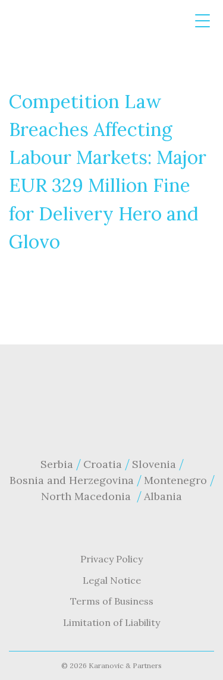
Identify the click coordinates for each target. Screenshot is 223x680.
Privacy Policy (111, 559)
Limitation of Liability (111, 622)
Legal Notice (112, 580)
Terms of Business (111, 601)
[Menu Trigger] (202, 21)
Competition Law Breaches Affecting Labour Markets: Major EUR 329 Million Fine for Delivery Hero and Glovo (107, 171)
